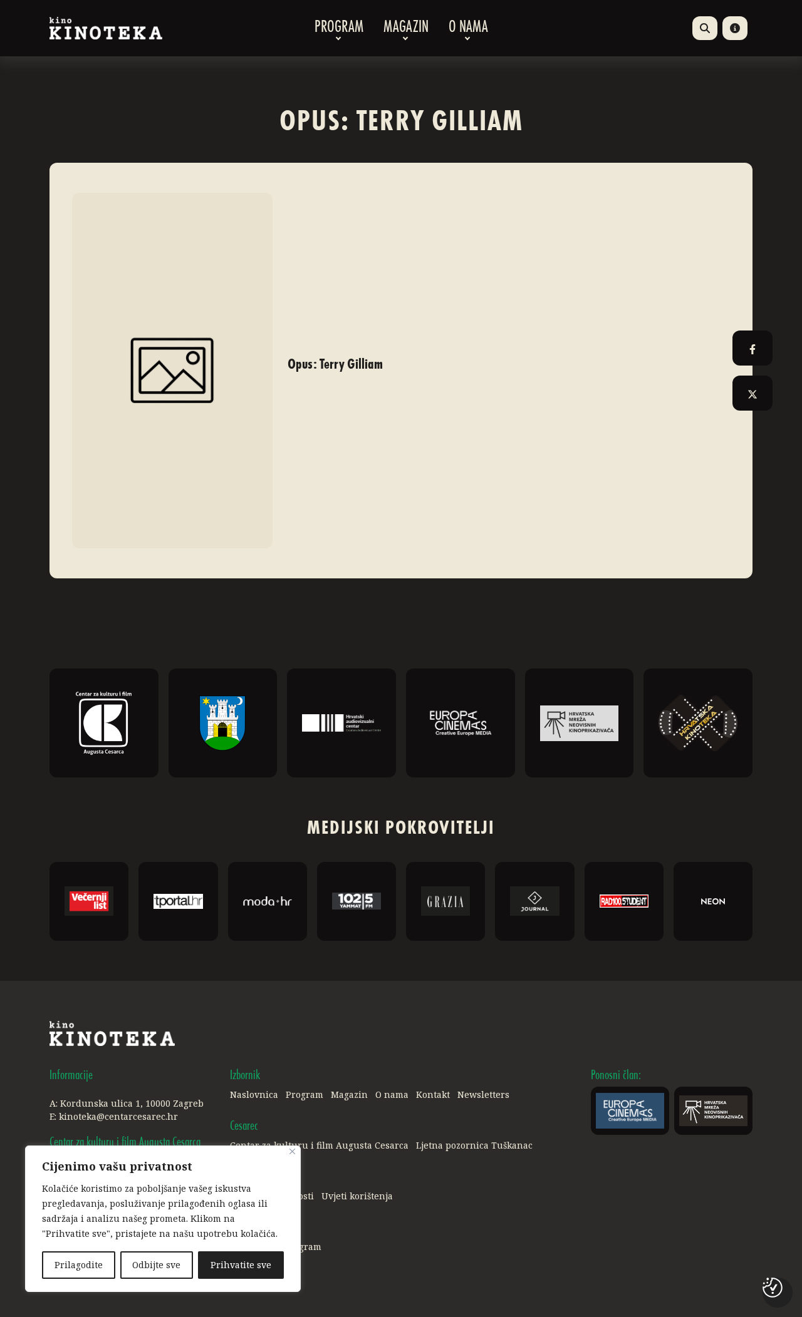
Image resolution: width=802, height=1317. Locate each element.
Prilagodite (79, 1265)
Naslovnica (254, 1094)
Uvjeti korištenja (357, 1196)
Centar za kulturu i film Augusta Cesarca (319, 1145)
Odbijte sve (156, 1265)
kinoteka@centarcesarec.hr (118, 1116)
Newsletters (483, 1094)
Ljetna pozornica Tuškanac (474, 1145)
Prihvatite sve (241, 1265)
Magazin (406, 28)
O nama (468, 28)
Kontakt (433, 1094)
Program (339, 28)
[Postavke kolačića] (773, 1288)
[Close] (292, 1151)
